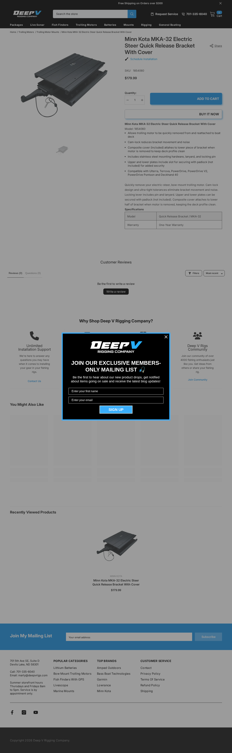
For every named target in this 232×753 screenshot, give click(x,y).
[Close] (166, 337)
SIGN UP (116, 410)
